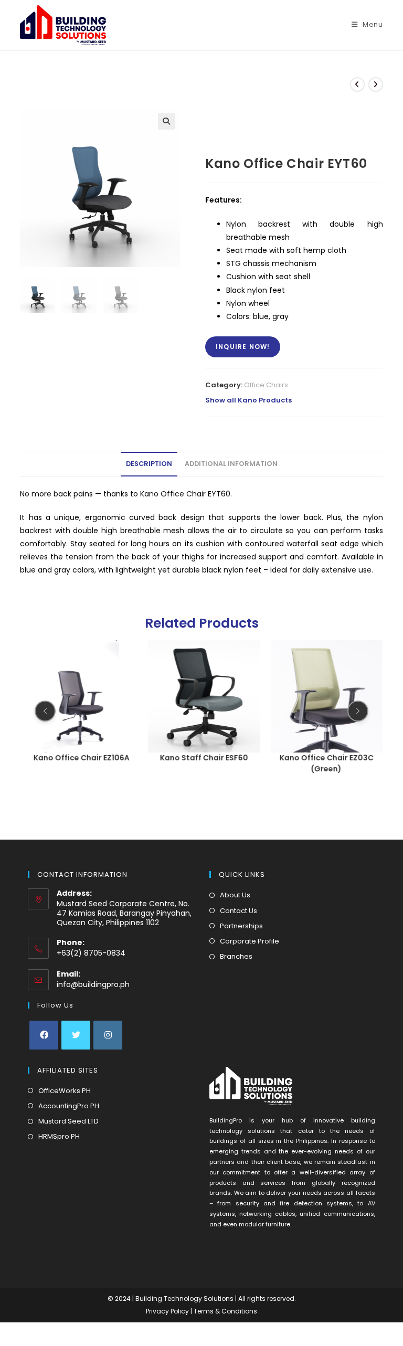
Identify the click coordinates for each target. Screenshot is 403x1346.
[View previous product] (357, 84)
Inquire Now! (243, 346)
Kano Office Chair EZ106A (82, 757)
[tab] (149, 464)
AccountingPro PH (68, 1106)
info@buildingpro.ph (93, 984)
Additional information (231, 463)
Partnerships (241, 926)
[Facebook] (43, 1035)
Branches (236, 956)
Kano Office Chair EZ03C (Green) (327, 762)
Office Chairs (266, 385)
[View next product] (375, 84)
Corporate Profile (249, 941)
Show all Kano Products (248, 400)
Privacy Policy (168, 1311)
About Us (235, 895)
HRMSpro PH (59, 1136)
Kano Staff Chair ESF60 (204, 757)
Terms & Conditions (225, 1311)
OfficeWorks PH (64, 1091)
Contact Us (238, 911)
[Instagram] (107, 1035)
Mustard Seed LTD (68, 1121)
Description (149, 463)
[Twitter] (75, 1035)
